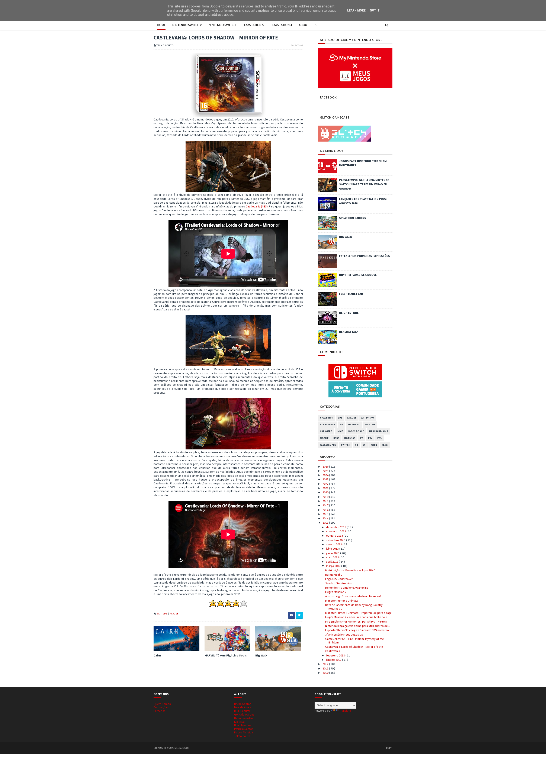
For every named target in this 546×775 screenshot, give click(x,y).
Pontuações (161, 707)
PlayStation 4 (281, 25)
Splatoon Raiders (352, 218)
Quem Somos (162, 704)
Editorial (354, 424)
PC (315, 25)
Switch (345, 444)
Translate (345, 711)
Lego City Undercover (339, 579)
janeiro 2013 (334, 660)
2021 (325, 488)
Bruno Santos (242, 704)
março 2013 (333, 566)
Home (161, 25)
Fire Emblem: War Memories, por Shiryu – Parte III (356, 621)
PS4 (370, 438)
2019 (325, 497)
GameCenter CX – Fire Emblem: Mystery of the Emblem (354, 640)
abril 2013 (332, 562)
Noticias (349, 438)
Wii (364, 444)
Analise (174, 613)
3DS (165, 613)
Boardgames (327, 424)
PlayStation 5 (253, 25)
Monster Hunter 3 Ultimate (342, 601)
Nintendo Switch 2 (187, 25)
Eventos (370, 424)
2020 (325, 492)
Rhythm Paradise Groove (358, 275)
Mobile (324, 438)
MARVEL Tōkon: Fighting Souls (226, 655)
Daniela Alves (242, 707)
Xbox (303, 25)
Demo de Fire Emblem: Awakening (346, 588)
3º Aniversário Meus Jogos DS (344, 634)
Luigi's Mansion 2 (335, 592)
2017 (325, 505)
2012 (325, 664)
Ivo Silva (239, 722)
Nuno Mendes (242, 725)
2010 (325, 673)
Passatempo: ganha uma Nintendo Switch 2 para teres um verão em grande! (364, 184)
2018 (325, 501)
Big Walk (261, 655)
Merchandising (378, 431)
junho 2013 (333, 553)
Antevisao (367, 417)
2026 (325, 466)
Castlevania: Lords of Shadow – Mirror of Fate (354, 647)
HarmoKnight (333, 575)
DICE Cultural (242, 711)
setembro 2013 (336, 540)
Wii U (374, 444)
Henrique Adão (243, 718)
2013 (325, 522)
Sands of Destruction (338, 583)
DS (341, 424)
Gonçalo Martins (244, 714)
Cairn (157, 655)
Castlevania (332, 651)
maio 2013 (333, 557)
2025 (325, 471)
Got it (375, 10)
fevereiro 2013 (336, 655)
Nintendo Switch (222, 25)
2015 (325, 514)
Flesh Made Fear (351, 294)
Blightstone (349, 313)
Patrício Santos (243, 729)
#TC (159, 613)
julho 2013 (332, 548)
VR (356, 444)
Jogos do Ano (356, 431)
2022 (325, 484)
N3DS (336, 438)
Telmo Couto (242, 736)
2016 (325, 510)
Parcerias (160, 711)
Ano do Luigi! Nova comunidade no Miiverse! (353, 596)
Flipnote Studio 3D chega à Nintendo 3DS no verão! (357, 630)
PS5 (379, 438)
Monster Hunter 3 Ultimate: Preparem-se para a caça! (358, 613)
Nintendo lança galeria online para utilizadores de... (357, 626)
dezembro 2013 (336, 527)
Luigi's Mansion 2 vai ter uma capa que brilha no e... (357, 617)
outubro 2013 (335, 535)
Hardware (326, 431)
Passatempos (328, 444)
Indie (340, 431)
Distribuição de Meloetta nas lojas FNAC (350, 570)
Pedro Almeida (243, 732)
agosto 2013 (334, 544)
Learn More (356, 10)
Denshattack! (349, 332)
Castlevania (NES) (257, 206)
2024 (325, 475)
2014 (325, 518)
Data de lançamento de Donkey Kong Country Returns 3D (354, 606)
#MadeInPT (326, 417)
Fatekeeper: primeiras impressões (364, 256)
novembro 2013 (336, 531)
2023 (325, 479)
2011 (325, 668)
